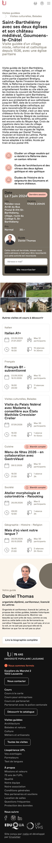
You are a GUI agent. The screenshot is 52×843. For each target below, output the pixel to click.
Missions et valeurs (15, 771)
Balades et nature (15, 727)
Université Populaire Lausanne (4, 3)
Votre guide (9, 590)
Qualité (8, 779)
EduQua (14, 825)
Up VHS (35, 825)
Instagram (13, 818)
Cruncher (15, 837)
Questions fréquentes (17, 801)
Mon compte (42, 3)
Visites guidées (11, 13)
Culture (9, 731)
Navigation (48, 3)
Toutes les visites (17, 742)
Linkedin (20, 818)
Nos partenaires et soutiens (20, 794)
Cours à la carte (13, 693)
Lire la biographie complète (21, 640)
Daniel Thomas (27, 240)
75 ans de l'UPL (13, 775)
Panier (35, 3)
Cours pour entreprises (18, 697)
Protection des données (18, 805)
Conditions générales (17, 790)
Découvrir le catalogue (20, 711)
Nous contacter (16, 681)
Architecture (12, 723)
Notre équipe (12, 783)
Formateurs (11, 757)
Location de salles (15, 798)
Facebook (6, 818)
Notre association (15, 786)
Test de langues (13, 761)
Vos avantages (13, 754)
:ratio (25, 834)
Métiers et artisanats (17, 735)
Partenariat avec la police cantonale (25, 705)
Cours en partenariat (16, 701)
